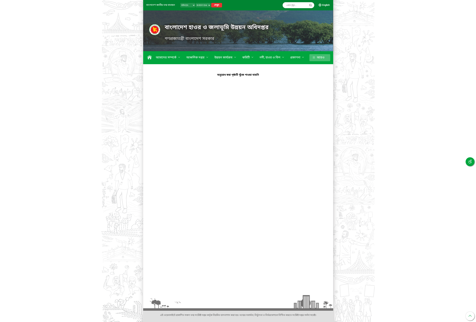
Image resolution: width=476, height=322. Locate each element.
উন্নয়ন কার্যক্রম (223, 58)
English (326, 5)
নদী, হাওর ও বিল (270, 58)
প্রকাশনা (295, 58)
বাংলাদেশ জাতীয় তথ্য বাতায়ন (160, 5)
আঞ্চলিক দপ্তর (195, 58)
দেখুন (216, 5)
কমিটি (246, 58)
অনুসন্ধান (310, 5)
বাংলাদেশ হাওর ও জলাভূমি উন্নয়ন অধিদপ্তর (217, 27)
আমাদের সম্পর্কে (166, 58)
